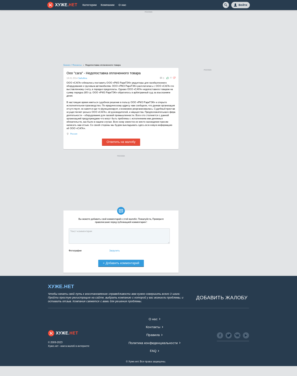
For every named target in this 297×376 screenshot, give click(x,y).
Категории (89, 5)
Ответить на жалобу (121, 142)
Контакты (153, 327)
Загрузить (114, 250)
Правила (153, 335)
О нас (122, 5)
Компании (107, 5)
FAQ (153, 351)
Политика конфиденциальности (153, 343)
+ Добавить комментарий (121, 263)
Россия (73, 134)
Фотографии (75, 250)
